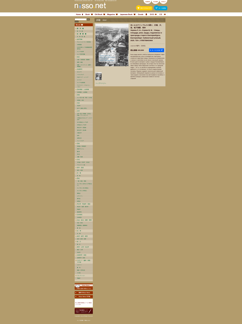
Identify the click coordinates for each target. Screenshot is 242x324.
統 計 (79, 241)
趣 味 (78, 267)
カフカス (79, 80)
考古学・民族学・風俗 (83, 204)
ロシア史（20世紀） (82, 190)
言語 (78, 103)
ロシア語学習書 (81, 54)
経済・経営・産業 (82, 236)
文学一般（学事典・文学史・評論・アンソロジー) (84, 114)
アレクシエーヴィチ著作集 (84, 42)
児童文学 (79, 133)
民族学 (78, 209)
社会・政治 (80, 222)
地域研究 (79, 69)
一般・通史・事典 (81, 181)
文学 (78, 111)
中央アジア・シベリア (82, 77)
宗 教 (79, 173)
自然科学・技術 (81, 255)
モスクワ (79, 72)
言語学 (78, 105)
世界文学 (79, 138)
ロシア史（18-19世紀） (83, 188)
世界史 (78, 201)
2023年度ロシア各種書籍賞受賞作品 (84, 48)
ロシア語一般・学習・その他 (84, 97)
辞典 (78, 95)
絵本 (78, 135)
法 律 (79, 231)
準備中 (78, 278)
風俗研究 (79, 212)
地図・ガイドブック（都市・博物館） (84, 65)
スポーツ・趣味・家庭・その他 (84, 261)
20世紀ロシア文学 (81, 125)
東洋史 (78, 198)
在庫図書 (79, 44)
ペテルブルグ (80, 74)
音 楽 (78, 154)
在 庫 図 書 (81, 36)
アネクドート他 (81, 165)
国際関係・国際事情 (82, 225)
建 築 (78, 151)
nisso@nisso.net (112, 0)
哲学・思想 (80, 167)
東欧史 (78, 193)
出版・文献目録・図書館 (83, 59)
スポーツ (79, 265)
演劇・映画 (80, 156)
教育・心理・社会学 (83, 247)
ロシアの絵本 (80, 51)
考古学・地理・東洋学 (82, 206)
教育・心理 (80, 249)
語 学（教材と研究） (82, 108)
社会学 (78, 252)
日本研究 (79, 214)
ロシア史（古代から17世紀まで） (84, 184)
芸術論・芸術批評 (81, 146)
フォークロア (80, 140)
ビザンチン (80, 196)
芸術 (78, 143)
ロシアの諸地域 (81, 82)
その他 (78, 272)
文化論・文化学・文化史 (83, 162)
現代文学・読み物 (81, 130)
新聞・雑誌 (80, 62)
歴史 (78, 178)
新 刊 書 (80, 31)
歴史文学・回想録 (81, 127)
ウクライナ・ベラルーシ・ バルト (84, 86)
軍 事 (78, 228)
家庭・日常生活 (81, 270)
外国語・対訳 (80, 100)
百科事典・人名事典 (83, 89)
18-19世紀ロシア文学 (82, 122)
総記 (78, 57)
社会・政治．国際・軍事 (84, 220)
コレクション (81, 275)
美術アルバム (80, 149)
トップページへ (100, 83)
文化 (78, 159)
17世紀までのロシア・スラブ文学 (84, 118)
